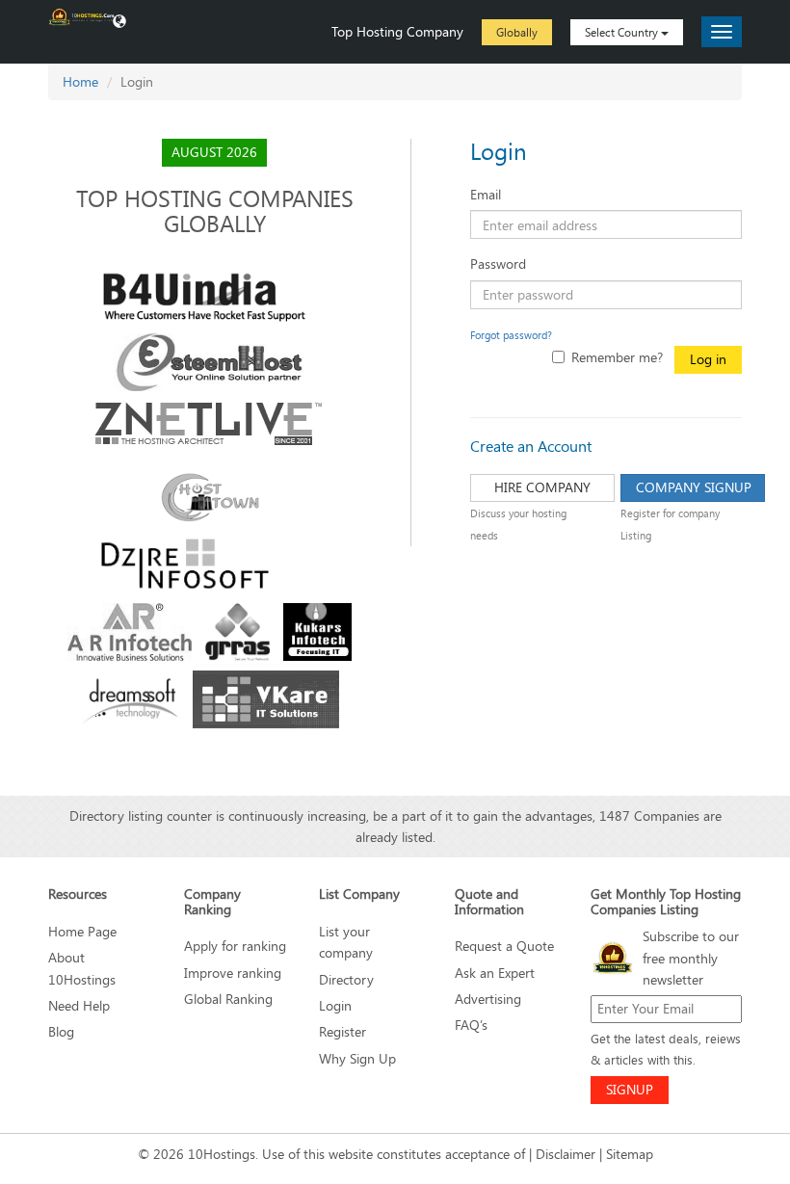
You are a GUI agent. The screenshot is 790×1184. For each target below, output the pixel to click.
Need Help (79, 1005)
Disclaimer (565, 1154)
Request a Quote (504, 945)
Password (498, 263)
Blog (61, 1031)
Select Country (623, 31)
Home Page (82, 931)
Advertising (488, 998)
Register (342, 1031)
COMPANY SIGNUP (693, 487)
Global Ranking (228, 998)
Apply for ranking (235, 945)
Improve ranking (232, 972)
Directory (346, 979)
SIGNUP (629, 1089)
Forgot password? (511, 335)
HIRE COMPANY (542, 487)
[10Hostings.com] (82, 15)
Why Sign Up (357, 1058)
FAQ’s (471, 1024)
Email (485, 194)
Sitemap (629, 1154)
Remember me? (617, 357)
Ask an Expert (495, 972)
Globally (517, 31)
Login (335, 1005)
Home (80, 81)
